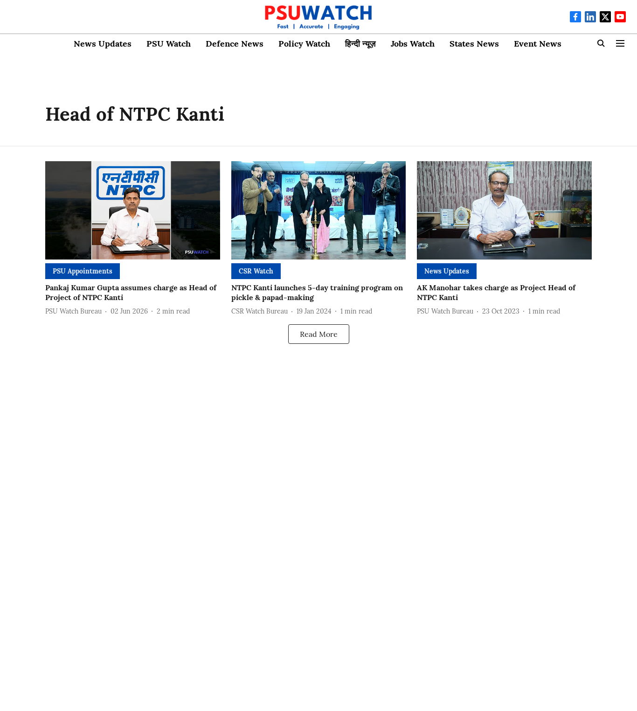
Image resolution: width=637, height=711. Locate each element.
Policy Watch (304, 43)
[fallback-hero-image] (132, 210)
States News (474, 43)
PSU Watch (168, 43)
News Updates (103, 43)
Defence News (234, 43)
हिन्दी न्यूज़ (360, 43)
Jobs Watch (413, 43)
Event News (537, 43)
